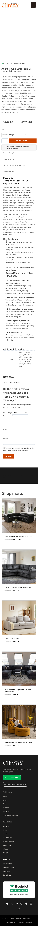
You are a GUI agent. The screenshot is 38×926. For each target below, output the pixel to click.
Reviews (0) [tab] (8, 171)
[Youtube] (17, 903)
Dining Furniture (14, 153)
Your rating (7, 413)
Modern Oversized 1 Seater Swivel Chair (18, 742)
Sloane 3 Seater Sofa (12, 638)
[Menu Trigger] (33, 5)
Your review (8, 416)
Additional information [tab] (14, 165)
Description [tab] (9, 159)
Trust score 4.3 (19, 894)
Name (6, 429)
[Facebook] (7, 903)
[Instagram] (21, 903)
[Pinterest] (26, 903)
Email (5, 439)
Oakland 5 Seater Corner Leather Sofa (18, 587)
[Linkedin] (31, 903)
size (3, 129)
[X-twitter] (12, 903)
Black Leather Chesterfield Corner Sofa (18, 536)
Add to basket (23, 140)
